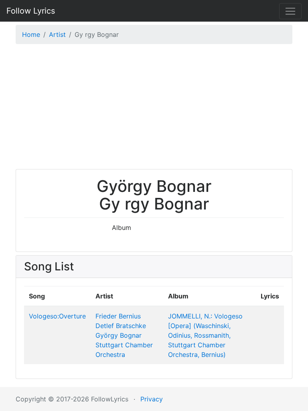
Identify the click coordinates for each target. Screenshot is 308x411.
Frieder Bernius (118, 316)
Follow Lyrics (30, 11)
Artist (57, 34)
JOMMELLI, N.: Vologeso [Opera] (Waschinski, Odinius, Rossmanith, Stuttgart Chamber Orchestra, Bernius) (205, 335)
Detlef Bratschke (120, 326)
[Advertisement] (154, 108)
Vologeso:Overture (57, 316)
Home (31, 34)
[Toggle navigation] (290, 11)
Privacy (151, 399)
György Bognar (118, 335)
